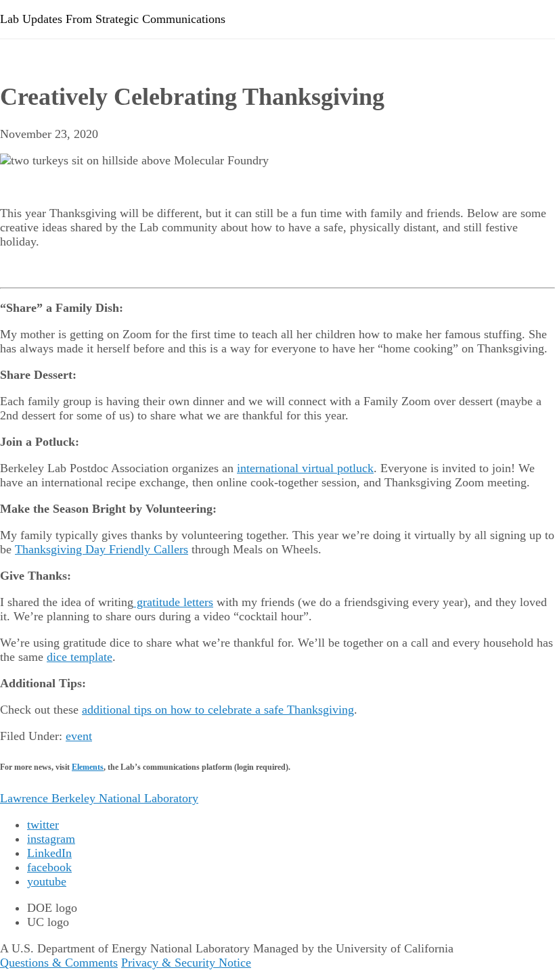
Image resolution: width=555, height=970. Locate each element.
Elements (88, 767)
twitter (43, 824)
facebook (49, 867)
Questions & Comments (59, 962)
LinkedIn (49, 853)
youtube (46, 881)
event (79, 736)
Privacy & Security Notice (186, 962)
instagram (51, 839)
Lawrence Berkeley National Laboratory (99, 798)
